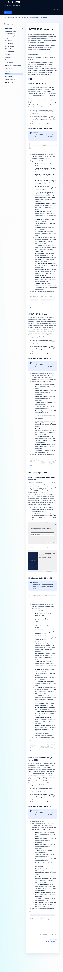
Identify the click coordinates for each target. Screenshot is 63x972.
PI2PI (30, 79)
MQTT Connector (50, 941)
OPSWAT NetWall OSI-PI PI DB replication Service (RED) (42, 759)
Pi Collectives (33, 54)
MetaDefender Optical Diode (12, 5)
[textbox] (42, 481)
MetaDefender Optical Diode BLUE (40, 128)
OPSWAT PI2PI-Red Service (37, 314)
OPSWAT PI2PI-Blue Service (37, 84)
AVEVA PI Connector (42, 17)
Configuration (25, 17)
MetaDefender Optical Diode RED (39, 358)
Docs (5, 17)
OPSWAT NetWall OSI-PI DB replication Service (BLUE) (41, 479)
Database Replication (37, 473)
